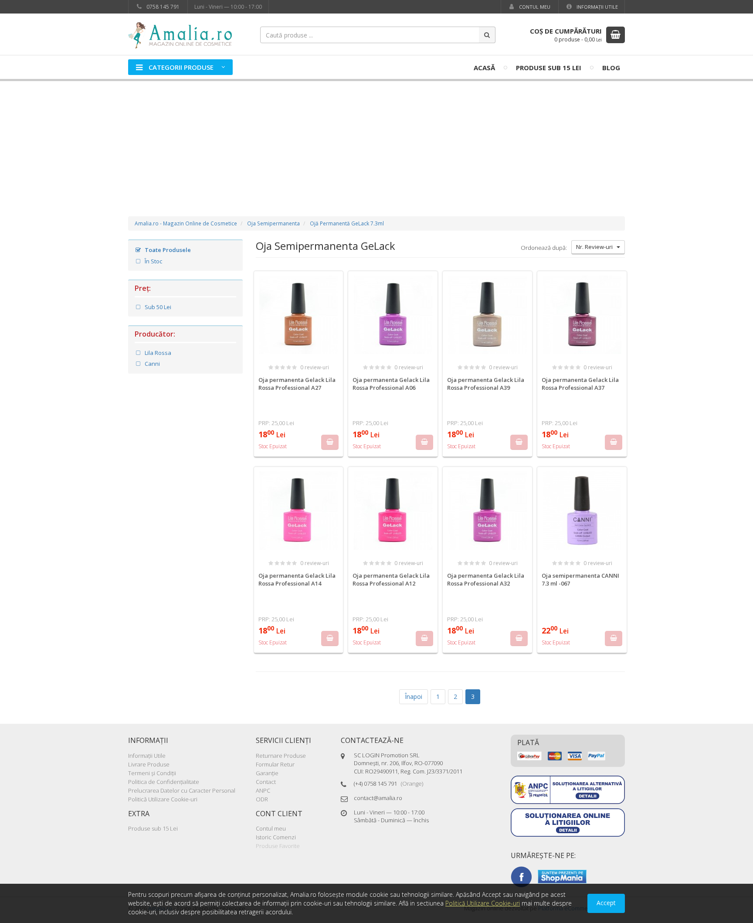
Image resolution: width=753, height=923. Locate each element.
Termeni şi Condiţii (152, 773)
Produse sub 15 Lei (548, 67)
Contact (266, 782)
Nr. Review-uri (596, 247)
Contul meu (534, 6)
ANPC (263, 790)
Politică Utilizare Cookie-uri (162, 799)
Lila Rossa (157, 353)
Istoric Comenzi (276, 837)
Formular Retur (275, 764)
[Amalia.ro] (184, 35)
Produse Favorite (278, 846)
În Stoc (152, 261)
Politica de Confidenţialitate (163, 782)
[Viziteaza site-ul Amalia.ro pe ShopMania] (562, 876)
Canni (151, 364)
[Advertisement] (376, 140)
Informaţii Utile (596, 6)
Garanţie (267, 773)
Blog (611, 67)
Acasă (484, 67)
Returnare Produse (281, 756)
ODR (262, 799)
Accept (606, 903)
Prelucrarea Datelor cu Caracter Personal (181, 790)
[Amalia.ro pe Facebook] (521, 876)
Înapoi (413, 696)
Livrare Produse (149, 764)
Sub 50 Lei (157, 307)
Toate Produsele (167, 250)
